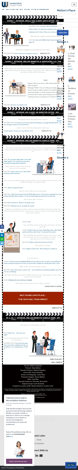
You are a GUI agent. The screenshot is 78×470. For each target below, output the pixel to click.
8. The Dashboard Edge (61, 145)
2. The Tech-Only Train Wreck (60, 61)
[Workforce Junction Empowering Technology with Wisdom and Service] (12, 4)
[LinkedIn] (2, 235)
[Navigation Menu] (74, 4)
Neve (3, 468)
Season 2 (62, 157)
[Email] (2, 243)
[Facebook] (2, 227)
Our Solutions (39, 443)
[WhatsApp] (2, 239)
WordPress (20, 468)
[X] (2, 231)
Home (39, 440)
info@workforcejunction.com (40, 395)
